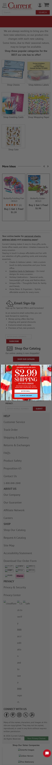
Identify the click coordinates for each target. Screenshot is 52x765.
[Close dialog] (50, 366)
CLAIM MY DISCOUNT (26, 395)
